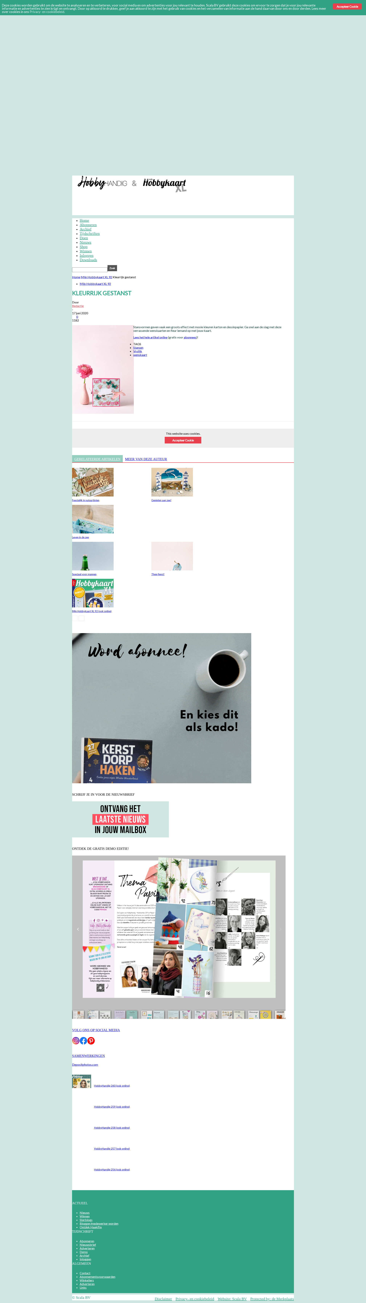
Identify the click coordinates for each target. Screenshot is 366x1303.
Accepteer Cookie (183, 440)
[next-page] (81, 618)
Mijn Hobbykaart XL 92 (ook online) (92, 611)
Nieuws (85, 242)
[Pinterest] (106, 439)
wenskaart (140, 355)
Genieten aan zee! (161, 500)
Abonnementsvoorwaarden (97, 1276)
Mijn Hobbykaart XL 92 (96, 277)
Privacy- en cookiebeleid (195, 1299)
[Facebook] (78, 439)
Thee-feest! (158, 574)
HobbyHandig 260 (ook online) (112, 1085)
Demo (148, 178)
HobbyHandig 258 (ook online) (112, 1127)
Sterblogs (86, 1220)
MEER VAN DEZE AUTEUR (146, 459)
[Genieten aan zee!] (172, 495)
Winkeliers (87, 1280)
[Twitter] (92, 439)
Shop (83, 247)
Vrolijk (137, 351)
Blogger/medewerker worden (99, 1223)
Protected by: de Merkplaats (272, 1299)
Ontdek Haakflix (91, 1227)
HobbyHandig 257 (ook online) (112, 1148)
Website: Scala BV (232, 1299)
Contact (85, 1273)
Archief (162, 178)
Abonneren (88, 178)
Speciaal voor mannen (84, 574)
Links (83, 1287)
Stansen (138, 347)
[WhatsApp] (119, 439)
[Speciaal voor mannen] (93, 569)
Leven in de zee (80, 537)
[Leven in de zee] (93, 532)
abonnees (190, 337)
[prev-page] (74, 618)
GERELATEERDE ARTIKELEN (97, 459)
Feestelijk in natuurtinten (85, 500)
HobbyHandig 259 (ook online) (112, 1106)
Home (84, 220)
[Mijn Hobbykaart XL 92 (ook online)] (93, 606)
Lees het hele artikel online (150, 337)
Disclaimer (163, 1299)
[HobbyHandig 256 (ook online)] (81, 1087)
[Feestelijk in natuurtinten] (93, 495)
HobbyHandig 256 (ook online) (112, 1169)
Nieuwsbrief (109, 178)
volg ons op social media (96, 1030)
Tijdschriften (90, 233)
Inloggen (178, 178)
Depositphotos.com (85, 1064)
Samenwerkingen (88, 1056)
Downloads (88, 260)
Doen (84, 238)
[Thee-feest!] (172, 569)
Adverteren (131, 178)
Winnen (86, 251)
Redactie (78, 306)
